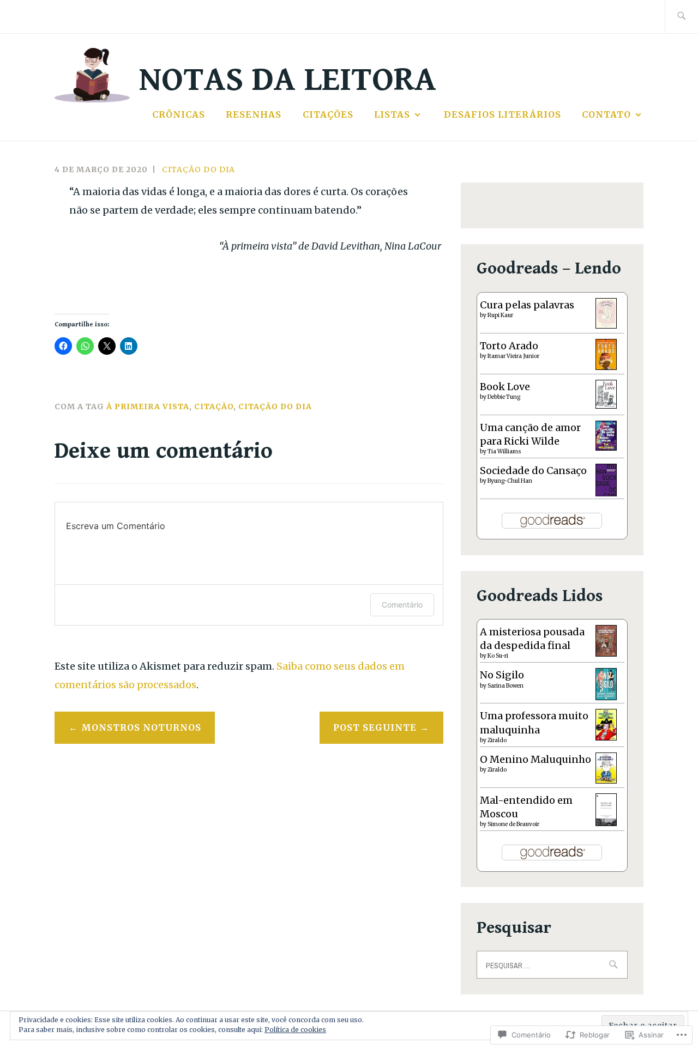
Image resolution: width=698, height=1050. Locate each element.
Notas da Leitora (287, 80)
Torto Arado (509, 345)
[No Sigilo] (606, 696)
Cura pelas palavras (527, 305)
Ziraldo (497, 740)
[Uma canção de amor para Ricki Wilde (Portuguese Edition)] (606, 447)
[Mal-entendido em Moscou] (606, 822)
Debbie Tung (504, 396)
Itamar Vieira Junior (513, 356)
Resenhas (253, 114)
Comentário (402, 604)
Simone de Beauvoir (513, 824)
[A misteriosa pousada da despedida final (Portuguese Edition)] (606, 653)
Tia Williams (504, 451)
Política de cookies (295, 1029)
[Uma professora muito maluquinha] (606, 737)
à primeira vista (147, 406)
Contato (606, 114)
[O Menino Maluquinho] (606, 780)
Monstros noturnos (141, 727)
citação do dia (198, 169)
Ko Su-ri (498, 655)
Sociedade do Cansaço (533, 470)
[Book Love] (606, 405)
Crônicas (178, 114)
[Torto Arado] (606, 366)
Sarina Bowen (506, 685)
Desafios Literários (502, 114)
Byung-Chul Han (510, 480)
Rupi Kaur (500, 315)
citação (213, 406)
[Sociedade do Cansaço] (606, 495)
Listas (392, 114)
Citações (328, 114)
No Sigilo (502, 675)
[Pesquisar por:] (681, 16)
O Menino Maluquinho (535, 759)
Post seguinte (375, 727)
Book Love (505, 386)
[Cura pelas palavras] (606, 325)
